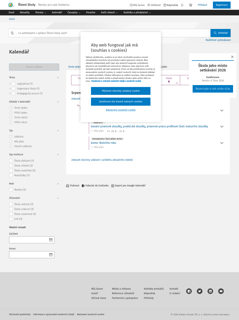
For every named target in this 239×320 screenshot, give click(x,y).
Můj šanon (97, 288)
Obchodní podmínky (19, 314)
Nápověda (172, 5)
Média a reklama (121, 288)
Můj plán (99, 130)
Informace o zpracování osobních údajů (53, 314)
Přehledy (149, 298)
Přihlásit (202, 4)
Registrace (222, 4)
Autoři (94, 293)
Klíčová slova (98, 298)
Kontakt (174, 288)
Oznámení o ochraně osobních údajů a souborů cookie (116, 81)
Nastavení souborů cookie (90, 314)
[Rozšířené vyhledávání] (12, 33)
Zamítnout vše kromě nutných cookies (121, 101)
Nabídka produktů (154, 288)
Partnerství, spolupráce (125, 298)
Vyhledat (223, 32)
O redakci (175, 293)
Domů (12, 19)
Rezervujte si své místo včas (213, 88)
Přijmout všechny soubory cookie (121, 90)
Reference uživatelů (123, 293)
